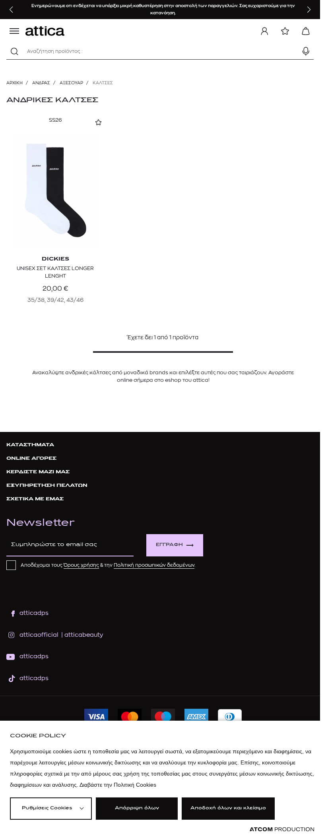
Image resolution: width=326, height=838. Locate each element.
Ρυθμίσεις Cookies (47, 808)
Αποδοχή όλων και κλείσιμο (228, 808)
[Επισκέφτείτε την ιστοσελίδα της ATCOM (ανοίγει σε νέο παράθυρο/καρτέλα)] (282, 829)
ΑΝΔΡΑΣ (41, 83)
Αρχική (14, 83)
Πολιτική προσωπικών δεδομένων (154, 565)
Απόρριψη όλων (137, 808)
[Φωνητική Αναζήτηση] (306, 51)
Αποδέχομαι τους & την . (108, 565)
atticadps (34, 613)
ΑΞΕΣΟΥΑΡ (71, 83)
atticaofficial (38, 635)
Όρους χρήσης (81, 565)
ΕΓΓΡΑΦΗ (169, 545)
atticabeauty (81, 635)
